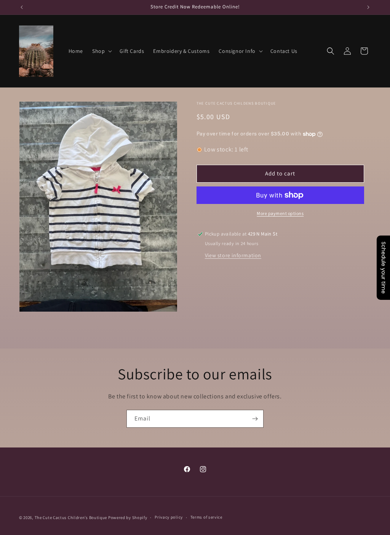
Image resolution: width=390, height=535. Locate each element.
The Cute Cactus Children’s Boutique (71, 517)
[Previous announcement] (21, 7)
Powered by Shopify (127, 517)
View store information (233, 255)
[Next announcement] (368, 7)
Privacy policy (169, 517)
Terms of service (206, 517)
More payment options (280, 213)
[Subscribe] (254, 419)
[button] (101, 51)
